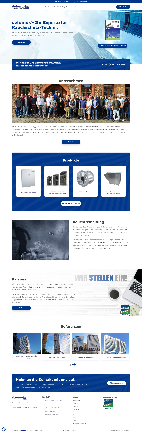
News (96, 7)
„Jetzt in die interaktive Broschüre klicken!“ (112, 46)
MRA (67, 7)
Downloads (90, 7)
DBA (54, 7)
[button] (3, 429)
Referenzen (81, 7)
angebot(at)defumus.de (52, 414)
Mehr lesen (21, 42)
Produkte (74, 7)
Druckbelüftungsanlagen (79, 423)
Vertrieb (106, 7)
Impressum (66, 430)
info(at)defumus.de (81, 1)
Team (101, 7)
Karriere (112, 7)
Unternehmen (48, 7)
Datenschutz (75, 430)
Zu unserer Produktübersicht (71, 203)
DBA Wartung (61, 7)
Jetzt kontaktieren (123, 7)
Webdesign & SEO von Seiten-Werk (120, 430)
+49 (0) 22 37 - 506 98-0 (115, 64)
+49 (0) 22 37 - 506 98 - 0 (63, 1)
